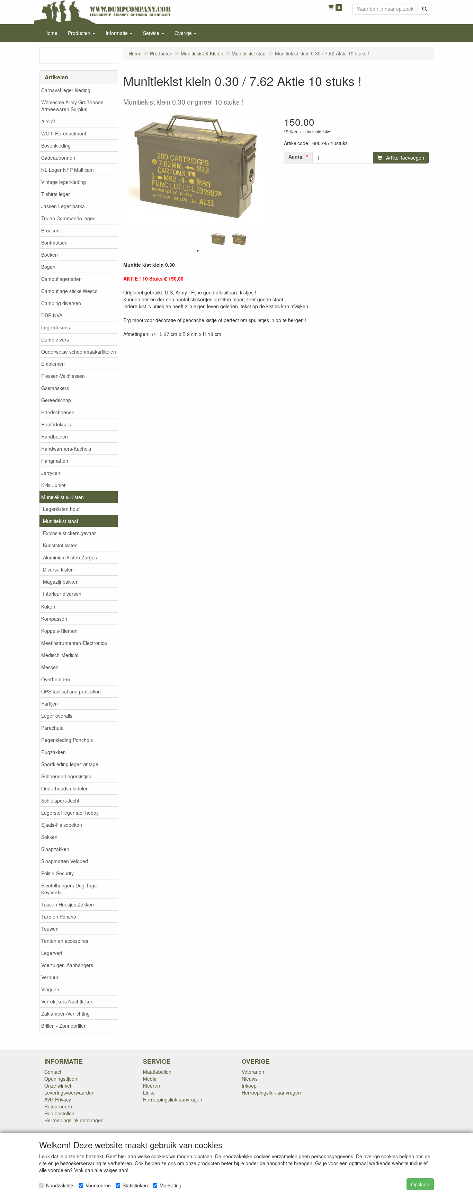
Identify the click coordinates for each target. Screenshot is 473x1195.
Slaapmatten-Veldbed (64, 861)
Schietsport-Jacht (60, 800)
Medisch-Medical (59, 655)
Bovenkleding (56, 145)
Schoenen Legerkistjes (66, 776)
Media (150, 1078)
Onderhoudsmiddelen (65, 788)
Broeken (50, 230)
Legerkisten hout (61, 508)
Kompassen (54, 618)
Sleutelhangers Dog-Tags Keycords (69, 889)
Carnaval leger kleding (65, 90)
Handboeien (54, 436)
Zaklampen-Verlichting (65, 1013)
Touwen (50, 928)
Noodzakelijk (60, 1185)
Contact (52, 1071)
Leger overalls (56, 715)
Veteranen (253, 1071)
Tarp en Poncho (58, 916)
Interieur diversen (62, 593)
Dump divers (55, 339)
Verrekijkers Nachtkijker (66, 1001)
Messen (50, 667)
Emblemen (53, 363)
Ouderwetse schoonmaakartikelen (78, 351)
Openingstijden (60, 1078)
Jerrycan (50, 472)
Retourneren (58, 1106)
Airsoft (48, 121)
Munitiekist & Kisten (62, 497)
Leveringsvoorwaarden (69, 1092)
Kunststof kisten (60, 545)
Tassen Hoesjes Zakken (67, 904)
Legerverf (51, 952)
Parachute (52, 727)
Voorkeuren (98, 1185)
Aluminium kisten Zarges (70, 557)
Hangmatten (54, 460)
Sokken (49, 836)
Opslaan (420, 1184)
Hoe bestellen (59, 1113)
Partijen (49, 703)
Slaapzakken (55, 849)
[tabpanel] (218, 239)
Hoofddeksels (56, 424)
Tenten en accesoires (64, 940)
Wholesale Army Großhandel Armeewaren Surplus (73, 106)
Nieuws (250, 1078)
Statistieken (135, 1185)
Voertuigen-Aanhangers (67, 965)
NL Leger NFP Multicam (67, 169)
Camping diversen (61, 303)
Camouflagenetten (61, 278)
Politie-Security (57, 873)
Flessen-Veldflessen (63, 375)
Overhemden (55, 679)
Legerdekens (55, 327)
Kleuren (151, 1085)
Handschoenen (57, 412)
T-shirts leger (55, 194)
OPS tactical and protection (71, 691)
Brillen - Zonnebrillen (64, 1025)
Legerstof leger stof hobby (70, 812)
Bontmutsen (54, 242)
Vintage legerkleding (63, 181)
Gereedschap (56, 400)
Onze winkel (57, 1085)
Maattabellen (157, 1071)
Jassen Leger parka (63, 206)
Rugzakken (53, 752)
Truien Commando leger (68, 218)
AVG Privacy (57, 1099)
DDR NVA (51, 315)
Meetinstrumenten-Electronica (74, 642)
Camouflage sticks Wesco (69, 290)
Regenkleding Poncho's (67, 739)
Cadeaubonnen (58, 157)
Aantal (296, 156)
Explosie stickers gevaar (69, 533)
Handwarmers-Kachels (66, 448)
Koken (48, 606)
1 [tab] (197, 250)
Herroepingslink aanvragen (74, 1120)
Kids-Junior (53, 484)
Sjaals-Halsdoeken (61, 824)
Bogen (48, 266)
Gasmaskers (55, 387)
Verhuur (50, 977)
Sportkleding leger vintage (69, 764)
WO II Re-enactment (63, 133)
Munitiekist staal (60, 520)
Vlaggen (50, 989)
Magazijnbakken (61, 581)
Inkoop (249, 1085)
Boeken (49, 254)
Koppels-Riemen (59, 630)
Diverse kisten (58, 569)
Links (148, 1092)
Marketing (170, 1185)
